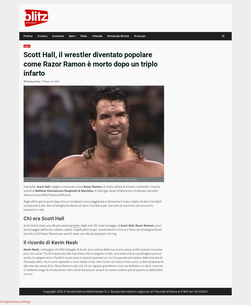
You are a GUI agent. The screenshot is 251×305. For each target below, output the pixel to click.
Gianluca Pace (33, 81)
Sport (72, 36)
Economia (58, 36)
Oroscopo (139, 36)
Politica (28, 36)
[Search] (223, 36)
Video (83, 36)
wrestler (74, 225)
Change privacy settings (15, 301)
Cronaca (42, 36)
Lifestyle (97, 36)
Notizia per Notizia (118, 36)
